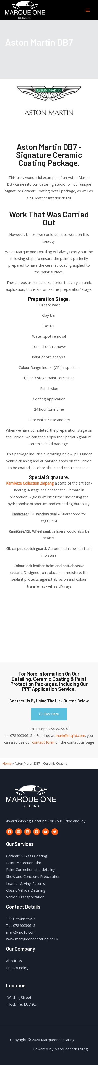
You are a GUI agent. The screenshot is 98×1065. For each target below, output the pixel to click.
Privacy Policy (17, 967)
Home (7, 763)
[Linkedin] (27, 831)
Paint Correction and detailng (30, 869)
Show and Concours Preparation (33, 876)
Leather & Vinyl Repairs (25, 883)
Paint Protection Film (23, 862)
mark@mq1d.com (70, 735)
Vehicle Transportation (25, 896)
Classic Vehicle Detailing (25, 890)
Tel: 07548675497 (20, 918)
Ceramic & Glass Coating (26, 855)
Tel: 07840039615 (20, 925)
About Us (14, 960)
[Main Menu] (87, 10)
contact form (43, 742)
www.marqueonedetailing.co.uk (32, 938)
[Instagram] (18, 831)
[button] (49, 714)
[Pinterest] (36, 831)
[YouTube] (45, 831)
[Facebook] (9, 831)
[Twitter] (54, 831)
